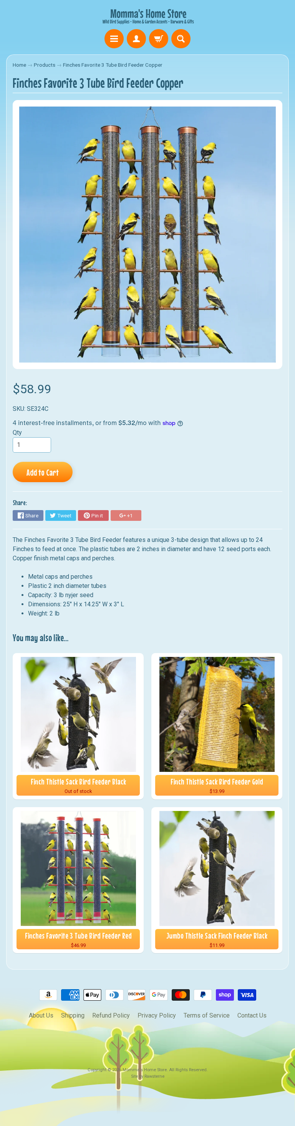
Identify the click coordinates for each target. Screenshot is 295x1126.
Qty (17, 432)
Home (19, 65)
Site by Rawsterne (147, 1076)
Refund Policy (111, 1015)
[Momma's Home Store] (147, 15)
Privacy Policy (157, 1015)
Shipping (73, 1015)
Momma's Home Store (145, 1069)
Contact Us (252, 1015)
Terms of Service (207, 1015)
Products (44, 65)
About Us (41, 1015)
